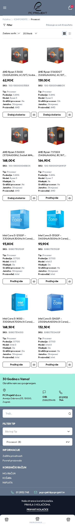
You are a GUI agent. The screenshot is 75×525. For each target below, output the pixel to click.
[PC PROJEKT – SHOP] (37, 7)
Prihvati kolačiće (37, 509)
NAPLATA (8, 482)
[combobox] (37, 431)
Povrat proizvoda (12, 460)
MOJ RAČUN (9, 473)
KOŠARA (7, 478)
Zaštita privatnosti (12, 456)
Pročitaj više (52, 197)
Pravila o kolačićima (37, 504)
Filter (9, 25)
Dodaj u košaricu (16, 114)
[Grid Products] (64, 33)
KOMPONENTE (21, 19)
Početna (6, 19)
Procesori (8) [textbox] (36, 442)
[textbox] (36, 431)
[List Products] (70, 33)
